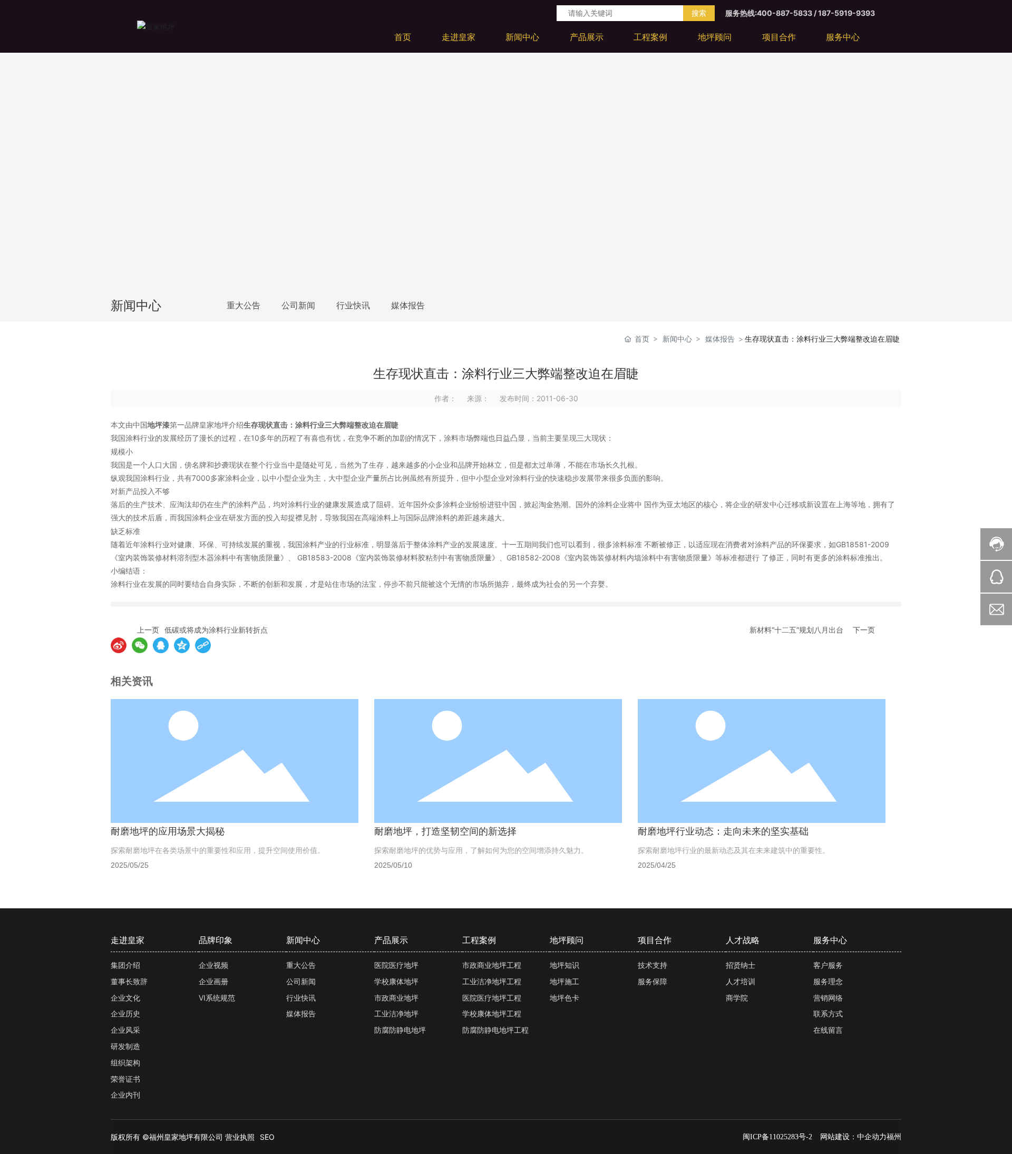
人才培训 (740, 981)
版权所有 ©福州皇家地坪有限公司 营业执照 (183, 1136)
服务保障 (652, 981)
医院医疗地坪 (396, 965)
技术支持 (652, 965)
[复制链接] (203, 645)
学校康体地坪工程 (491, 1013)
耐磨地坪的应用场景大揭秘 (168, 831)
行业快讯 (353, 305)
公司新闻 (298, 305)
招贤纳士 (740, 965)
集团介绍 (125, 965)
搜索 (699, 12)
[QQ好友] (161, 645)
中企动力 (872, 1136)
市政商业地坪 (396, 997)
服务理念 (828, 981)
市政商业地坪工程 (491, 965)
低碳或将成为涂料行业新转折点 (216, 629)
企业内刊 (125, 1094)
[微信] (140, 645)
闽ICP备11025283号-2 (777, 1137)
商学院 (737, 997)
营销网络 (828, 997)
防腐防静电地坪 (400, 1029)
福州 (894, 1136)
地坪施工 (564, 981)
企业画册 (213, 981)
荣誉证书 (125, 1078)
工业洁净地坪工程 (491, 981)
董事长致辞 (129, 981)
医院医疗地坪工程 (491, 997)
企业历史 (125, 1013)
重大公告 (243, 305)
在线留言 (828, 1029)
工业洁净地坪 (396, 1013)
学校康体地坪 (396, 981)
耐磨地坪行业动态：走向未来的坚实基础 (723, 831)
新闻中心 (677, 338)
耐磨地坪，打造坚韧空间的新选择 (445, 831)
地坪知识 (564, 965)
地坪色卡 (564, 997)
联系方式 (828, 1013)
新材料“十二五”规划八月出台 (796, 629)
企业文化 (125, 997)
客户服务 (828, 965)
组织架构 (125, 1062)
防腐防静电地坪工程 (495, 1029)
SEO (267, 1136)
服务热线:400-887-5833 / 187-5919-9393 (800, 12)
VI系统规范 (217, 997)
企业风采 (125, 1029)
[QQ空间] (182, 645)
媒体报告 (408, 305)
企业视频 (213, 965)
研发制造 (125, 1046)
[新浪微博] (118, 645)
